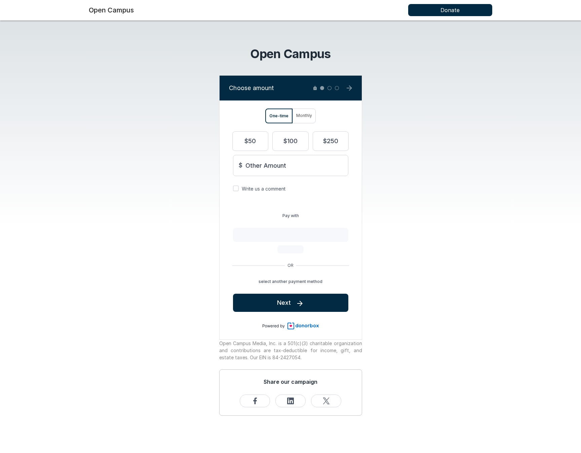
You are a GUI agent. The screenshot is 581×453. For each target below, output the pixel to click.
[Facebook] (255, 401)
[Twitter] (326, 401)
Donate (450, 10)
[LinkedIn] (290, 401)
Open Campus (111, 10)
